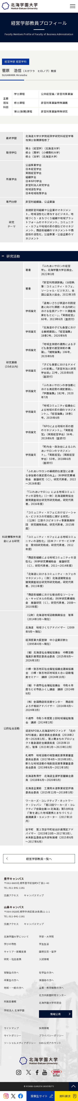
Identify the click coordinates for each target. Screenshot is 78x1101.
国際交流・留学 (47, 951)
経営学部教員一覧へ (39, 859)
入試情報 (44, 959)
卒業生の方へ (11, 980)
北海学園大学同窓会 (50, 1002)
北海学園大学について (16, 936)
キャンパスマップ (34, 895)
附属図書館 (10, 1001)
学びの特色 (10, 944)
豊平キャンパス (14, 879)
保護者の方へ (46, 980)
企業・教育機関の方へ (51, 987)
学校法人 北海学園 (14, 1010)
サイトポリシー (12, 1035)
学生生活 (44, 944)
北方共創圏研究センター (52, 995)
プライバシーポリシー (51, 1035)
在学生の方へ (46, 972)
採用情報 (44, 1028)
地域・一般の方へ (14, 987)
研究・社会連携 (12, 959)
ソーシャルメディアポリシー (20, 1043)
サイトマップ (11, 1028)
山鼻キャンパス (14, 907)
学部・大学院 (46, 936)
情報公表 (55, 1014)
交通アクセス (11, 895)
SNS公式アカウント (50, 1043)
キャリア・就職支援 (15, 951)
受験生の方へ (11, 972)
